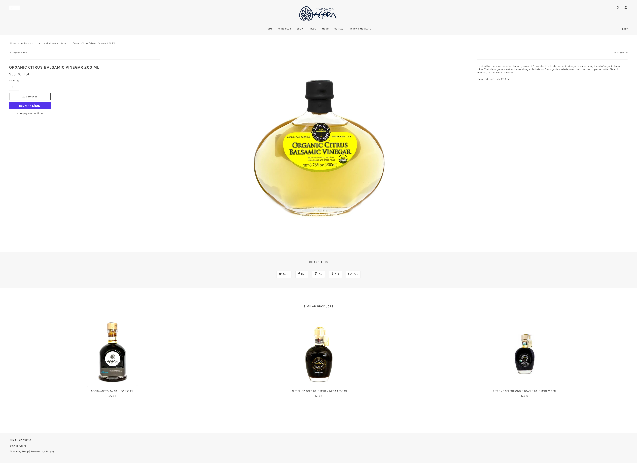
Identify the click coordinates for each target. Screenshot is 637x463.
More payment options (30, 113)
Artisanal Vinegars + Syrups (53, 43)
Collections (27, 43)
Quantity (14, 80)
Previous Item (19, 53)
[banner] (318, 13)
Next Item (619, 53)
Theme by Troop (19, 451)
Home (13, 43)
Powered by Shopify (43, 451)
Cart (625, 29)
